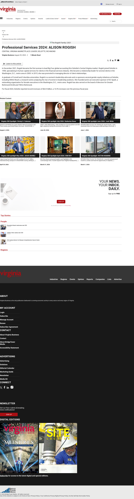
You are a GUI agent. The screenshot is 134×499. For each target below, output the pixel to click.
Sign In (120, 4)
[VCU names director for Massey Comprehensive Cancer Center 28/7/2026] (61, 244)
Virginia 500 (71, 18)
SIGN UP (61, 202)
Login (2, 312)
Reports (90, 279)
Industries (10, 18)
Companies (100, 279)
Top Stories (5, 215)
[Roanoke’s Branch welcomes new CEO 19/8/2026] (61, 229)
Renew (2, 323)
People (4, 221)
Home (3, 30)
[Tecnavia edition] (19, 472)
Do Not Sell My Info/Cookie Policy (79, 496)
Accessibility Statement (9, 348)
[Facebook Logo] (4, 387)
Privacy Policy (68, 205)
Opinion (33, 18)
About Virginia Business (9, 335)
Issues (63, 18)
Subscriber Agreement (9, 327)
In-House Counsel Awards (25, 12)
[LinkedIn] (8, 387)
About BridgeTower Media (7, 343)
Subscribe (117, 14)
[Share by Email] (118, 61)
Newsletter (4, 375)
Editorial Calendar (7, 368)
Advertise (118, 279)
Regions (18, 18)
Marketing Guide (6, 372)
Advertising (93, 18)
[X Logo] (1, 387)
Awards (40, 18)
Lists (109, 279)
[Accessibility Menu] (101, 4)
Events (25, 18)
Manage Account (110, 4)
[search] (110, 21)
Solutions (3, 364)
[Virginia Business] (8, 10)
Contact (3, 338)
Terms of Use (26, 496)
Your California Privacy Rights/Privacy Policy (54, 496)
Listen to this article (13, 64)
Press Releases (82, 18)
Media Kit (4, 379)
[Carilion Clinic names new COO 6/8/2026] (61, 236)
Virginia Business (8, 55)
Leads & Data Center (52, 18)
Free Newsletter (106, 14)
